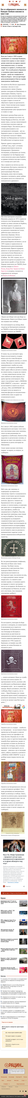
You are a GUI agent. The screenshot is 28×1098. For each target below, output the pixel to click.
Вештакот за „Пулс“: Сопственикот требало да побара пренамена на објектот (9, 959)
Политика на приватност (5, 1088)
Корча (5, 276)
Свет (3, 1080)
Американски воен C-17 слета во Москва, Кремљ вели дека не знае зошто (9, 902)
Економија (11, 1077)
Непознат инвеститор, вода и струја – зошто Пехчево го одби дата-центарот (9, 950)
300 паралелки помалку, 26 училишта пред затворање (7, 930)
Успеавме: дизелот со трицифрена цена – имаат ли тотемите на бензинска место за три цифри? (14, 1012)
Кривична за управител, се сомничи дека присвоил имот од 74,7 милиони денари (9, 940)
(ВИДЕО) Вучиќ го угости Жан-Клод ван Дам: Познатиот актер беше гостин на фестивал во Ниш (12, 986)
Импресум (10, 1086)
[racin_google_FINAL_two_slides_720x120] (14, 708)
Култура (9, 1080)
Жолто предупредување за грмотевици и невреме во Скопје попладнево (13, 1017)
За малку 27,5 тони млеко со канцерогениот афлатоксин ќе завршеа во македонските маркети (14, 980)
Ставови (6, 1084)
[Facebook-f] (20, 1091)
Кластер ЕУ (19, 1077)
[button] (3, 5)
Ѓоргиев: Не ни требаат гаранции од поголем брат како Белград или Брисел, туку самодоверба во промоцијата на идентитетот (13, 992)
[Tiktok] (19, 1)
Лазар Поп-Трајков (12, 269)
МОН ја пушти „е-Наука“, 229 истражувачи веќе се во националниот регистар (7, 912)
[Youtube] (16, 1)
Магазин (16, 1080)
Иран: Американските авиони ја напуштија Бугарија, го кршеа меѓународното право (13, 1006)
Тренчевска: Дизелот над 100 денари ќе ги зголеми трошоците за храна (9, 969)
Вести (18, 24)
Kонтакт (16, 1086)
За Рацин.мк (3, 1086)
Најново (3, 898)
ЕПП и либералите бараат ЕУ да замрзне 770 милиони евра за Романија (8, 921)
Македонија (23, 24)
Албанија (11, 276)
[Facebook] (9, 1)
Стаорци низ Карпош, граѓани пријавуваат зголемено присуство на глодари (13, 1002)
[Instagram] (13, 1)
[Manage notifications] (25, 1095)
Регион (25, 1077)
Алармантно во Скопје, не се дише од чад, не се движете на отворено (13, 997)
